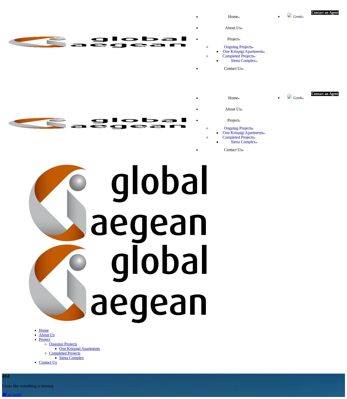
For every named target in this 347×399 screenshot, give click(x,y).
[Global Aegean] (118, 242)
